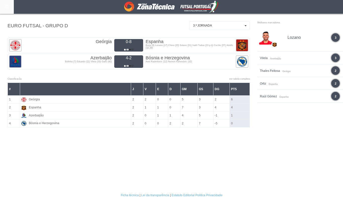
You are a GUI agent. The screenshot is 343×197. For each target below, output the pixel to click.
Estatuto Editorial (183, 195)
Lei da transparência (155, 195)
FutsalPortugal (171, 7)
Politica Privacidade (208, 195)
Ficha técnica (130, 195)
